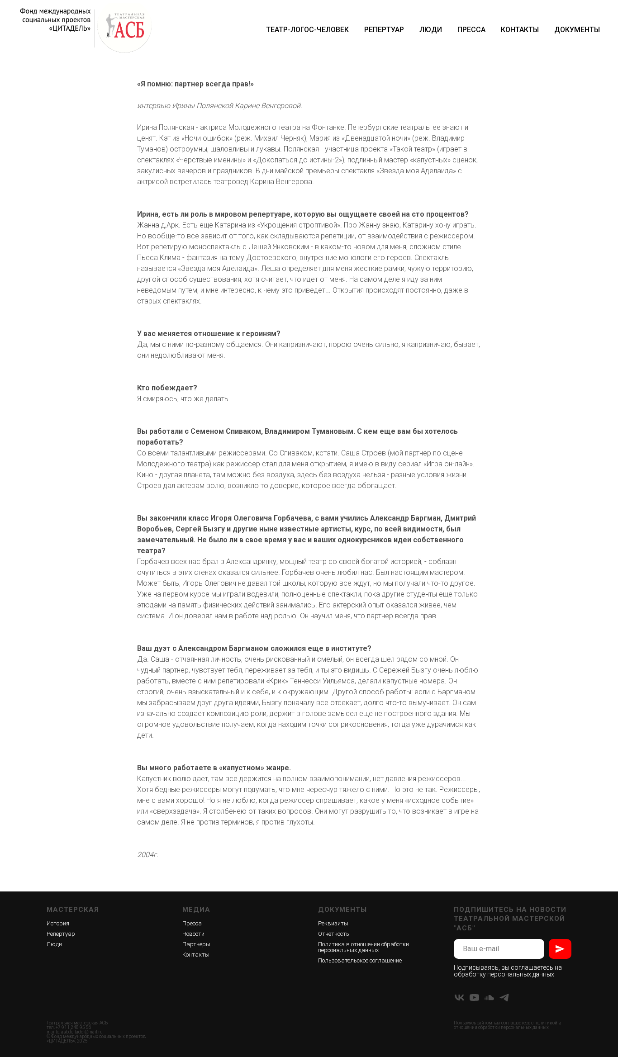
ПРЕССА (471, 29)
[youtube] (474, 997)
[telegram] (504, 997)
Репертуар (61, 933)
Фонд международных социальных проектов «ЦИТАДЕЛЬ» (96, 1038)
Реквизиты (333, 923)
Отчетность (333, 933)
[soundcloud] (489, 997)
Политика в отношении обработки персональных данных (363, 947)
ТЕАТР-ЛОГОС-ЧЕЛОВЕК (307, 29)
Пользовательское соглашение (360, 960)
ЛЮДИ (430, 29)
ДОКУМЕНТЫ (577, 29)
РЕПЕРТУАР (384, 29)
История (58, 923)
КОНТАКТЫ (520, 29)
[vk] (459, 997)
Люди (54, 944)
